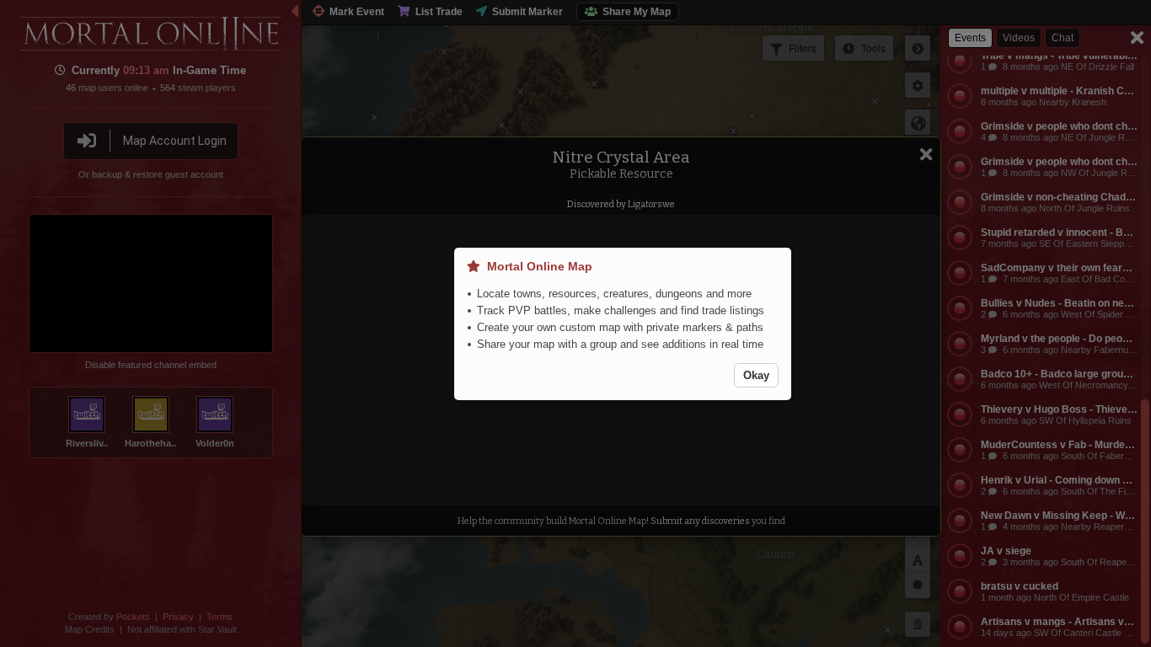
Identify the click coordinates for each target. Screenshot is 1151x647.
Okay (756, 375)
